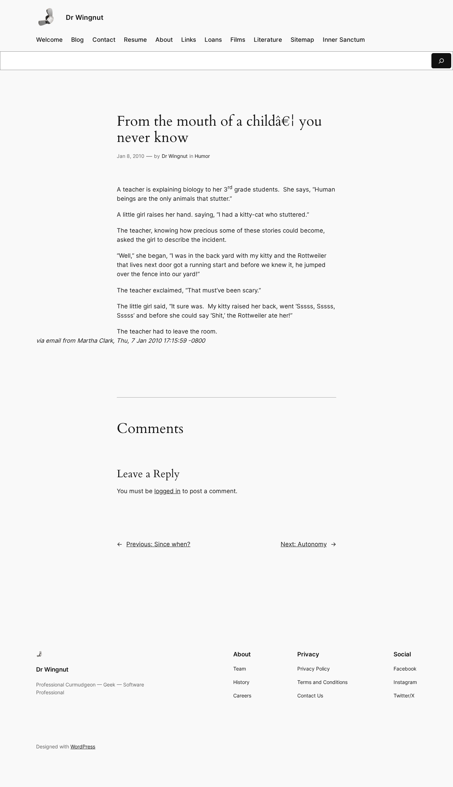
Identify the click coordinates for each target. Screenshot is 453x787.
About (164, 39)
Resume (135, 39)
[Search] (441, 60)
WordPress (82, 746)
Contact (103, 39)
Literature (268, 39)
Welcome (49, 39)
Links (188, 39)
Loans (213, 39)
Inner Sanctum (344, 39)
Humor (202, 156)
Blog (77, 39)
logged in (167, 491)
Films (237, 39)
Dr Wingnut (84, 17)
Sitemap (302, 39)
